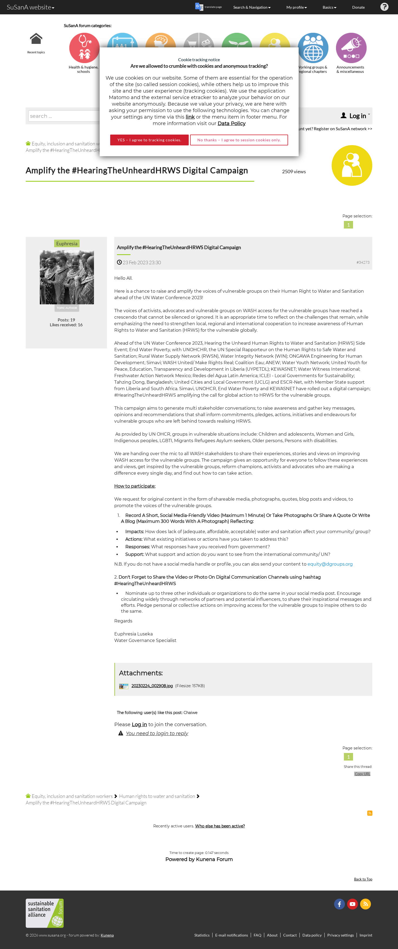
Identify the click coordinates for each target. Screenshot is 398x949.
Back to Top (363, 879)
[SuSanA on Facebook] (340, 903)
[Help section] (384, 7)
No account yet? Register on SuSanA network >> (327, 128)
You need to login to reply (157, 733)
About (272, 935)
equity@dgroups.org (330, 564)
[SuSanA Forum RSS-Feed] (366, 903)
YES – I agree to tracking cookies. (149, 140)
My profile (295, 7)
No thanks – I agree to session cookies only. (239, 140)
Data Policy (232, 123)
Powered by (180, 859)
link (190, 117)
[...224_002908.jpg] (124, 685)
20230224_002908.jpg (152, 685)
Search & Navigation (250, 7)
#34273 (363, 262)
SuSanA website (29, 7)
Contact (290, 935)
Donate (358, 7)
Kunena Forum (214, 859)
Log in (139, 725)
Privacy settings (340, 935)
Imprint (366, 935)
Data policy (312, 935)
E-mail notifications (231, 935)
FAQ (257, 935)
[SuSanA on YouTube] (353, 903)
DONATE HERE (376, 917)
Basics (328, 7)
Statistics (202, 935)
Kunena (107, 935)
